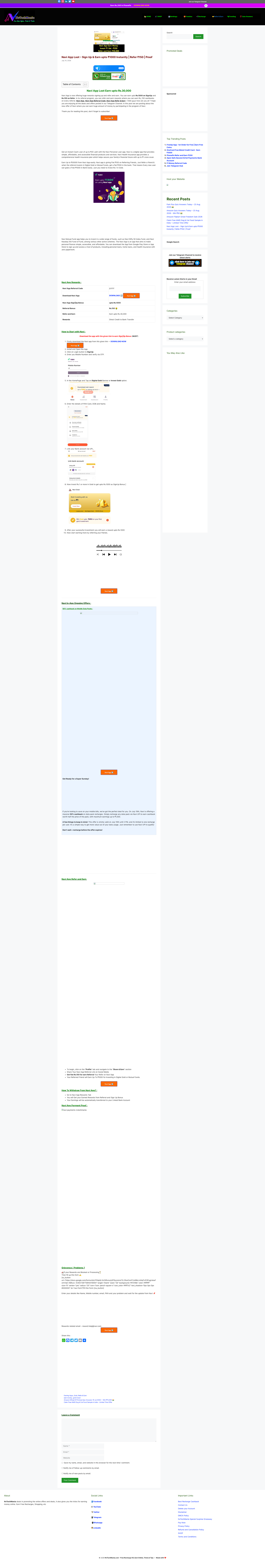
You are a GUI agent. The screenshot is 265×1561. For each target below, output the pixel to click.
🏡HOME (147, 16)
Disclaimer (182, 1512)
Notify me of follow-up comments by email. (81, 1468)
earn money (68, 1398)
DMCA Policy (183, 1516)
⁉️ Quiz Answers (246, 16)
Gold (75, 1395)
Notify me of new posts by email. (77, 1473)
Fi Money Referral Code (177, 163)
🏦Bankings (172, 16)
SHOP (180, 1533)
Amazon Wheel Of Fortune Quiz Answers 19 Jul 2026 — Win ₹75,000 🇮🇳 (89, 1400)
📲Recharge (201, 16)
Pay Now (182, 1523)
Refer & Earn (82, 1395)
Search (169, 33)
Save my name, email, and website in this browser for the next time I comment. (97, 1463)
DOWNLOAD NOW (141, 5)
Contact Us (182, 1505)
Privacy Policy (183, 1526)
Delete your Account (186, 1509)
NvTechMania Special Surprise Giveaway (195, 1519)
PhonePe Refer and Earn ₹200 (180, 155)
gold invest (77, 1398)
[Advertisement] (109, 220)
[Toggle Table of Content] (84, 84)
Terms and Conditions (187, 1537)
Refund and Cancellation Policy (191, 1530)
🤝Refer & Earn (217, 16)
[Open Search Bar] (258, 16)
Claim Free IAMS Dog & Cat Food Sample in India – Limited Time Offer (88, 1402)
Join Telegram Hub (175, 166)
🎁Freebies (188, 16)
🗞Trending (231, 16)
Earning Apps (68, 1395)
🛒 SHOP (158, 16)
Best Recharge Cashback (188, 1502)
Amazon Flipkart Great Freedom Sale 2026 (184, 217)
